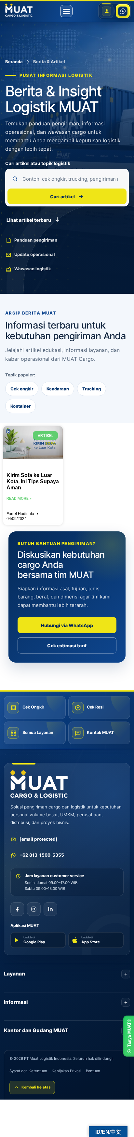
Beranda (14, 61)
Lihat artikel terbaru (29, 220)
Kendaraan (58, 388)
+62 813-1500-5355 (42, 855)
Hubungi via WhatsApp (67, 625)
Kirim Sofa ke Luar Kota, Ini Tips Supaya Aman (33, 481)
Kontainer (20, 406)
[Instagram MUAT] (34, 909)
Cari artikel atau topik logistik (37, 163)
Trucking (91, 388)
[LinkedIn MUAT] (50, 909)
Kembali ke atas (35, 1087)
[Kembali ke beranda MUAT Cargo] (39, 784)
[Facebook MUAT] (17, 909)
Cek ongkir (21, 388)
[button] (66, 11)
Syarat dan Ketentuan (28, 1071)
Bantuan (93, 1071)
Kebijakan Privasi (66, 1071)
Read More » (19, 498)
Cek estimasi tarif (67, 645)
